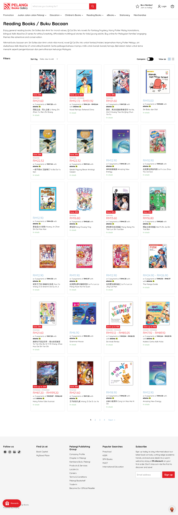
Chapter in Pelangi (77, 458)
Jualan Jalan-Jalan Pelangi (31, 15)
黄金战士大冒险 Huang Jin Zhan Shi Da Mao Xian (46, 228)
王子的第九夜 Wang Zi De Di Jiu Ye (84, 401)
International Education (113, 466)
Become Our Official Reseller (82, 488)
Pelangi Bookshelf (77, 480)
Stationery (125, 15)
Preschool (107, 451)
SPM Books (107, 459)
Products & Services (78, 465)
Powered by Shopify (11, 507)
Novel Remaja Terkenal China (82, 109)
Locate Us (73, 469)
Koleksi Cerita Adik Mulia (153, 341)
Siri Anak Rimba (112, 341)
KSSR (105, 455)
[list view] (173, 59)
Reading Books (94, 15)
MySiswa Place (42, 455)
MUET (105, 463)
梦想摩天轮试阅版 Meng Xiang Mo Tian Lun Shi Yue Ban (120, 228)
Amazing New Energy (152, 401)
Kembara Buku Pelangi (79, 462)
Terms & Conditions (78, 477)
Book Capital (42, 451)
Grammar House (77, 341)
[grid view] (169, 59)
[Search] (92, 6)
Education (55, 15)
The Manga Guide (150, 284)
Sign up (168, 474)
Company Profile (77, 454)
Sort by (34, 59)
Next (110, 420)
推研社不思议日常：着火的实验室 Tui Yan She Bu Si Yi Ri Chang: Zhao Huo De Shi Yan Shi (47, 344)
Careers (72, 473)
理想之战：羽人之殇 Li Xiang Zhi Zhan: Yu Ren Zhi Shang (46, 110)
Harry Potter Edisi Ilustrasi (43, 401)
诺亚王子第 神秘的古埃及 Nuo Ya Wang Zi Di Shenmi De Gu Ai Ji (46, 285)
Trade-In (73, 484)
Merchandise (140, 15)
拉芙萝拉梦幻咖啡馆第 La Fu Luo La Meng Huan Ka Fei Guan (84, 285)
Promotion (8, 15)
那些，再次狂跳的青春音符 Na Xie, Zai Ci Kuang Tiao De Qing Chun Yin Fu (120, 112)
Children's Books (73, 15)
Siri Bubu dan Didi (150, 109)
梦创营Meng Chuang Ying (80, 227)
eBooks (111, 15)
